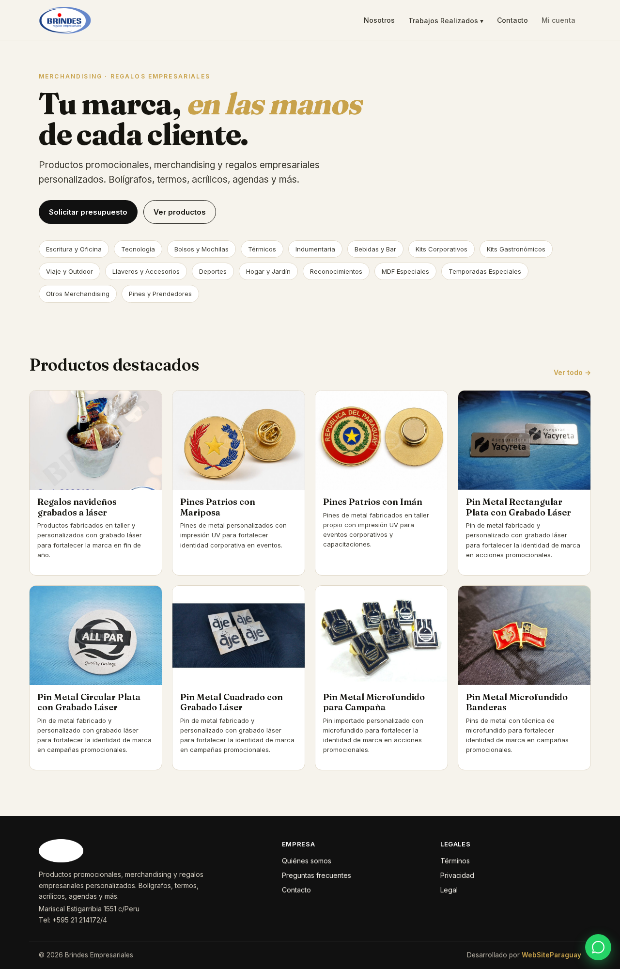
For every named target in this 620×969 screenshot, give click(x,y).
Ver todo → (572, 372)
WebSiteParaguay (551, 955)
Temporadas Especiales (485, 271)
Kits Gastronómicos (516, 249)
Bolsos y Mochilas (201, 249)
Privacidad (457, 875)
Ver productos (180, 212)
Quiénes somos (306, 861)
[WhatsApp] (598, 947)
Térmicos (262, 249)
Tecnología (138, 249)
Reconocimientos (336, 271)
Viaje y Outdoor (69, 271)
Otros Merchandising (77, 293)
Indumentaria (315, 249)
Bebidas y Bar (375, 249)
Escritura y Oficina (74, 249)
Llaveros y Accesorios (146, 271)
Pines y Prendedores (160, 293)
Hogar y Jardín (268, 271)
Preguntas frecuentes (316, 875)
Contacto (512, 20)
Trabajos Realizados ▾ (445, 20)
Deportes (213, 271)
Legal (449, 890)
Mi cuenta (558, 20)
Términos (455, 861)
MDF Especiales (405, 271)
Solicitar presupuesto (88, 212)
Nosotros (379, 20)
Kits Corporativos (441, 249)
